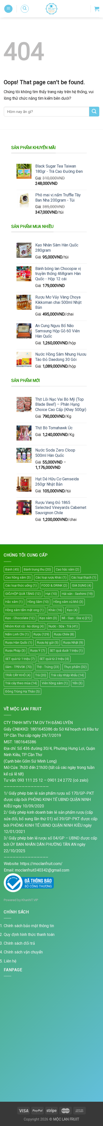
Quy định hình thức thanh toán (29, 934)
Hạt (51, 594)
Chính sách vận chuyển (23, 952)
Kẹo (72, 610)
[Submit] (94, 111)
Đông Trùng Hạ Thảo (22, 691)
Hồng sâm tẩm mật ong (24, 610)
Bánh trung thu (37, 569)
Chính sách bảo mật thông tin (29, 925)
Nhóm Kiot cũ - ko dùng (24, 626)
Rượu (41, 634)
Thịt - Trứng (47, 667)
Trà (40, 675)
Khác (55, 610)
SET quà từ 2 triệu (54, 659)
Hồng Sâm (38, 602)
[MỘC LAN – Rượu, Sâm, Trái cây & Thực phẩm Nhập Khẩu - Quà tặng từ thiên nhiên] (51, 8)
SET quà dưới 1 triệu (66, 650)
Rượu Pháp (15, 650)
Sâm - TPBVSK (18, 667)
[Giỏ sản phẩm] (96, 8)
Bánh (12, 569)
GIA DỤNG (81, 585)
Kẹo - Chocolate (20, 618)
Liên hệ (10, 961)
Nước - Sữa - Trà (63, 626)
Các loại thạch (83, 577)
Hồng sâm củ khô (68, 602)
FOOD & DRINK (54, 585)
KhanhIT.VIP (30, 900)
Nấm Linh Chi (17, 634)
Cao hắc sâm (67, 569)
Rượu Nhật (73, 642)
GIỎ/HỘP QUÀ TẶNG (23, 594)
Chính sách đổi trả (19, 943)
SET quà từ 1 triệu (20, 659)
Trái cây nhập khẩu (67, 675)
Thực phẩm (75, 667)
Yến (77, 683)
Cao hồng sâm (18, 577)
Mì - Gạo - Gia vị (76, 618)
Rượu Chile (64, 634)
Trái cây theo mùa (21, 683)
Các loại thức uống (21, 585)
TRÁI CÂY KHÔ (17, 675)
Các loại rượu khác (51, 577)
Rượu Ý (37, 650)
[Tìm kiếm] (25, 9)
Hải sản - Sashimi (77, 594)
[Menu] (8, 9)
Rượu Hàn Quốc (18, 642)
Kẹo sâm (48, 618)
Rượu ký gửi (47, 642)
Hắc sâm (14, 602)
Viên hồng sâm (55, 683)
